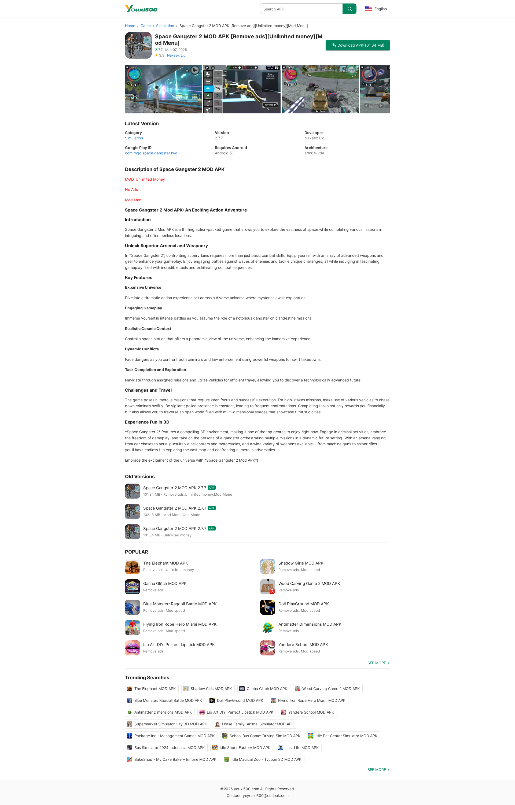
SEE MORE (376, 663)
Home (130, 25)
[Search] (349, 8)
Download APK (360, 45)
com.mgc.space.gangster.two (151, 153)
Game (146, 25)
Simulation (165, 25)
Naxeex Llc (176, 55)
